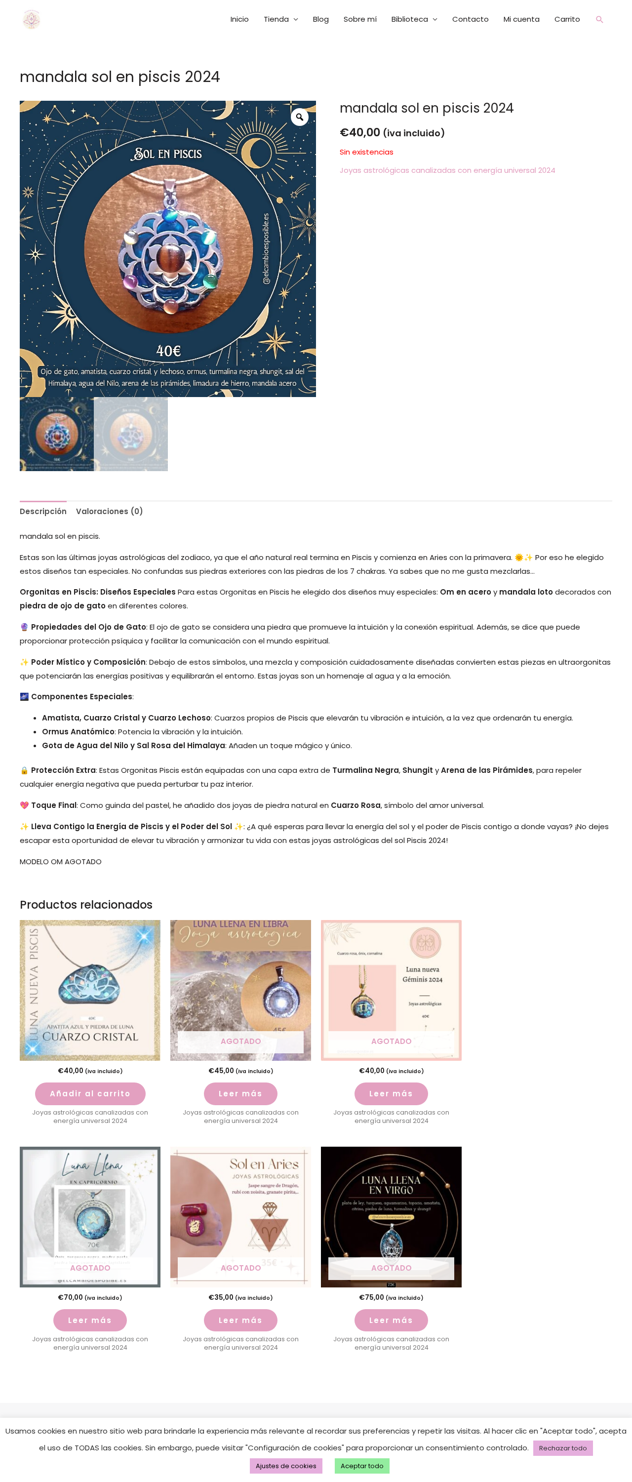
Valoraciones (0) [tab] (109, 511)
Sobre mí (360, 19)
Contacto (470, 19)
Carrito (567, 19)
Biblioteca (410, 19)
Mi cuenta (522, 19)
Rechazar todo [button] (563, 1448)
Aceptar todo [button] (362, 1466)
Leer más (241, 1093)
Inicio (240, 19)
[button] (600, 19)
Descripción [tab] (43, 511)
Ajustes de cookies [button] (286, 1466)
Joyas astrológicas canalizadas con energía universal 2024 (447, 170)
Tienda (276, 19)
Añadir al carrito (90, 1093)
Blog (321, 19)
